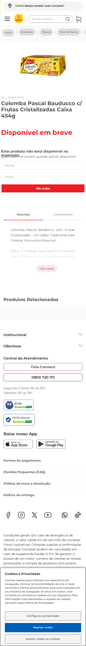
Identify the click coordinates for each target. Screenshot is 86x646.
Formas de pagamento (22, 460)
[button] (35, 5)
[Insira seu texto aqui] (77, 516)
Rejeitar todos (43, 627)
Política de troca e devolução (27, 483)
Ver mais (46, 269)
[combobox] (50, 19)
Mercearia (27, 32)
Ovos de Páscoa (69, 32)
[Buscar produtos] (68, 19)
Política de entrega (19, 495)
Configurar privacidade (43, 615)
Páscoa (46, 32)
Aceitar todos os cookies (43, 638)
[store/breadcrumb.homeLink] (8, 32)
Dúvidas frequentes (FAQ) (24, 472)
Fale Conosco (43, 367)
